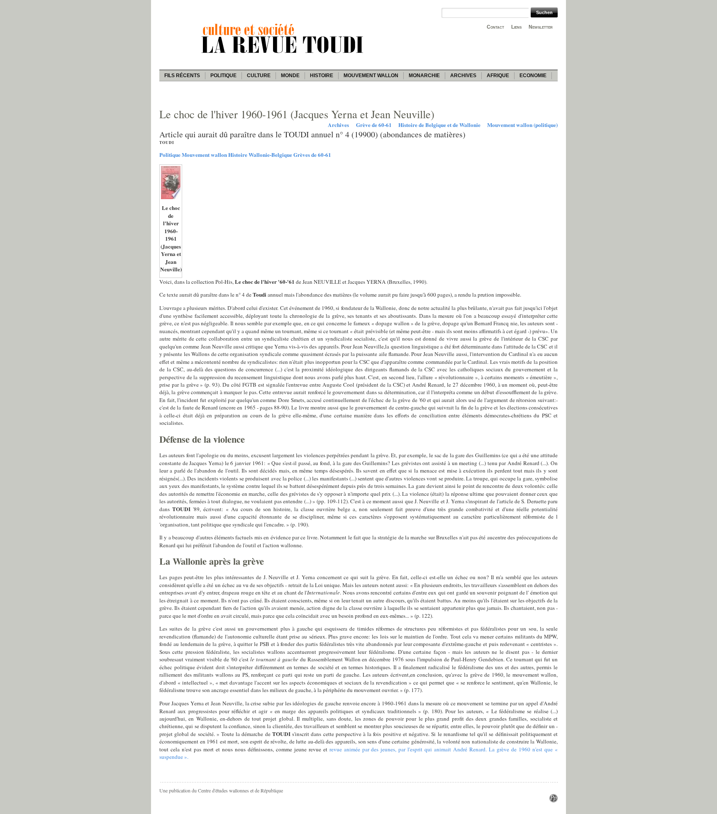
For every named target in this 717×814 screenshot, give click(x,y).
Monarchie (424, 75)
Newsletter (541, 27)
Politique (223, 75)
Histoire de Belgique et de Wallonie (439, 125)
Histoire (321, 75)
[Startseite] (283, 54)
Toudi (166, 142)
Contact (495, 27)
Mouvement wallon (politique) (522, 125)
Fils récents (182, 75)
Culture (259, 75)
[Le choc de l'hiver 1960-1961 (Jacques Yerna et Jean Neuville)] (171, 198)
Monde (290, 75)
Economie (532, 75)
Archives (463, 75)
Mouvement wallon (371, 75)
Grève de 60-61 (374, 125)
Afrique (498, 75)
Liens (516, 27)
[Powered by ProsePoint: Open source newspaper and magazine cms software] (553, 800)
